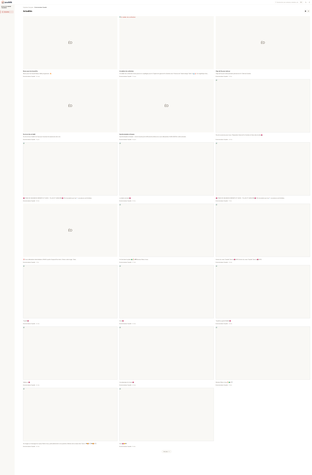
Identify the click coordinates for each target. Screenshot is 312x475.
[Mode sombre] (306, 2)
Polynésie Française (28, 7)
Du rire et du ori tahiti (29, 134)
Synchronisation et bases (126, 134)
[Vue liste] (308, 11)
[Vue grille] (305, 11)
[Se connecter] (309, 2)
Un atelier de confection (126, 71)
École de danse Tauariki (6, 7)
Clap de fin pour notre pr (223, 71)
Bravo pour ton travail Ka (30, 71)
